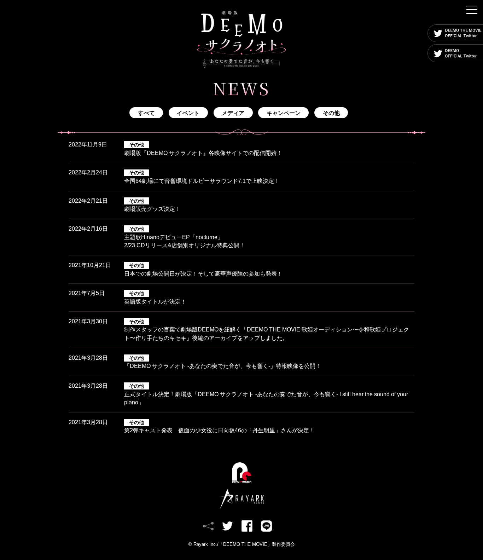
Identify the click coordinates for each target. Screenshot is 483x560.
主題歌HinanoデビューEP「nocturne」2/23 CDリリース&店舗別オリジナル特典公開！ (184, 237)
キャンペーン (284, 113)
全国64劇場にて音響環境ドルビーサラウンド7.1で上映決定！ (202, 177)
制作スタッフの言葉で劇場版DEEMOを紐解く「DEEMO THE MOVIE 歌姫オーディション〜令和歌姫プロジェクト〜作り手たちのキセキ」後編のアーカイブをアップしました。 (266, 330)
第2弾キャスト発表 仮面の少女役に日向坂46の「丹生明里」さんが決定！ (219, 427)
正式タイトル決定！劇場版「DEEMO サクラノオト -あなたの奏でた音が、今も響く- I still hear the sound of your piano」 (266, 394)
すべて (146, 113)
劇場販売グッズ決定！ (152, 205)
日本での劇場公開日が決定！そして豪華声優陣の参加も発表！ (203, 269)
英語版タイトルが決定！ (155, 297)
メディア (233, 113)
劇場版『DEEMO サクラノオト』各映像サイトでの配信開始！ (203, 149)
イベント (188, 113)
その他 (331, 113)
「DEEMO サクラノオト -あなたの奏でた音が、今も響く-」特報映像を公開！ (222, 362)
